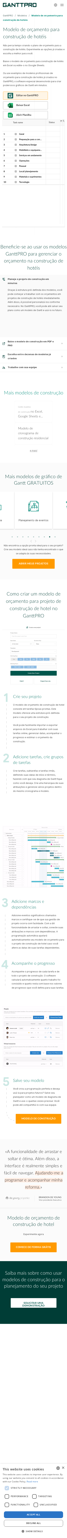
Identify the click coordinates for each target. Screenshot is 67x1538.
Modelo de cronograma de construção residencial (33, 433)
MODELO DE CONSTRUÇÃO (38, 1118)
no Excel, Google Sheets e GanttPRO (30, 412)
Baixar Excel (22, 105)
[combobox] (58, 1468)
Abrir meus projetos (33, 563)
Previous (30, 541)
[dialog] (33, 1501)
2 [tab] (17, 536)
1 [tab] (12, 536)
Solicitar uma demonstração (33, 1304)
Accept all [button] (33, 1514)
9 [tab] (55, 536)
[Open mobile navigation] (62, 5)
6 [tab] (38, 536)
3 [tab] (22, 536)
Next (36, 541)
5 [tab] (33, 536)
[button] (33, 1531)
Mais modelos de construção (33, 393)
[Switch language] (55, 5)
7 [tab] (44, 536)
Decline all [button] (33, 1523)
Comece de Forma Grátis (33, 1247)
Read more (32, 1481)
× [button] (63, 1468)
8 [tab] (49, 536)
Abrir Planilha (23, 115)
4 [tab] (28, 536)
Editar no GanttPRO (27, 95)
